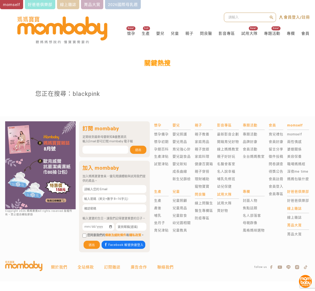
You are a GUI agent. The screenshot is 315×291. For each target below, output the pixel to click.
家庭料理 (202, 156)
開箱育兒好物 (228, 142)
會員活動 (250, 149)
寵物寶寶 (202, 186)
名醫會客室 (226, 164)
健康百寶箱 (204, 164)
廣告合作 (139, 267)
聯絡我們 (165, 267)
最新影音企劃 (228, 134)
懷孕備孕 (161, 134)
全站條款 (86, 267)
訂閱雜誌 (112, 267)
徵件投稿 (276, 156)
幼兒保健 (224, 186)
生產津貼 (161, 156)
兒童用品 (179, 208)
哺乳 (157, 216)
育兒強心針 (181, 149)
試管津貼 (161, 164)
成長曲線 (179, 171)
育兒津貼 (161, 230)
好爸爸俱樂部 (298, 201)
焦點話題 (250, 208)
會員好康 (276, 142)
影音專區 (227, 33)
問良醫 (206, 33)
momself (294, 134)
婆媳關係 (294, 149)
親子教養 (202, 134)
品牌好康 (250, 142)
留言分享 (276, 149)
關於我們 (59, 267)
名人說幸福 (226, 171)
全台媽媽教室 (254, 156)
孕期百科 (161, 149)
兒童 (175, 33)
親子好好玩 (226, 156)
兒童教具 (179, 230)
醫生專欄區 (204, 211)
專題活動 (272, 33)
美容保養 (294, 156)
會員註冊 (276, 179)
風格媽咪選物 (254, 230)
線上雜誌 (294, 217)
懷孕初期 (161, 142)
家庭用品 (202, 142)
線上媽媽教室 (228, 149)
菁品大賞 (294, 234)
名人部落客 (252, 216)
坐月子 (159, 223)
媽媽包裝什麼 (298, 179)
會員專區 (276, 194)
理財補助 (202, 179)
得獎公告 (276, 171)
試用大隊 (249, 33)
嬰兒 (160, 33)
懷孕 (131, 33)
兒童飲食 (179, 216)
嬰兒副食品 (181, 156)
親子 (189, 33)
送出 (138, 149)
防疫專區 (202, 218)
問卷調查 (276, 164)
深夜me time (297, 171)
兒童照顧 (179, 201)
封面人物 (250, 201)
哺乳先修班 (226, 179)
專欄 (291, 33)
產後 (157, 208)
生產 (146, 33)
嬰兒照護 (179, 134)
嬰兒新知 (179, 164)
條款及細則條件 (115, 235)
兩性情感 (294, 142)
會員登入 (276, 186)
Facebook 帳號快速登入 (126, 244)
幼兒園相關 (181, 223)
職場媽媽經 (296, 164)
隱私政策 (135, 235)
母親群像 (250, 223)
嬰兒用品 (179, 142)
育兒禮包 (276, 134)
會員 (305, 33)
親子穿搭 (202, 171)
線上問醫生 (204, 203)
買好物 (222, 211)
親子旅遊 (202, 149)
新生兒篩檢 (181, 179)
